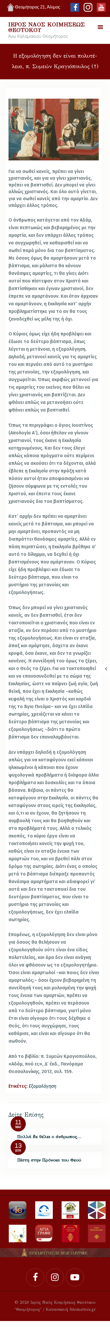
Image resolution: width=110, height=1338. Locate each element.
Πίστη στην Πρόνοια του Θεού (49, 1160)
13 (18, 1145)
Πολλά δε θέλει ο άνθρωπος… (49, 1136)
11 (18, 1122)
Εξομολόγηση (42, 1086)
